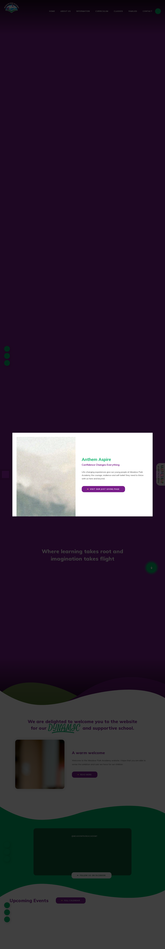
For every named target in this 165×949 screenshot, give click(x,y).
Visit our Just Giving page (104, 489)
